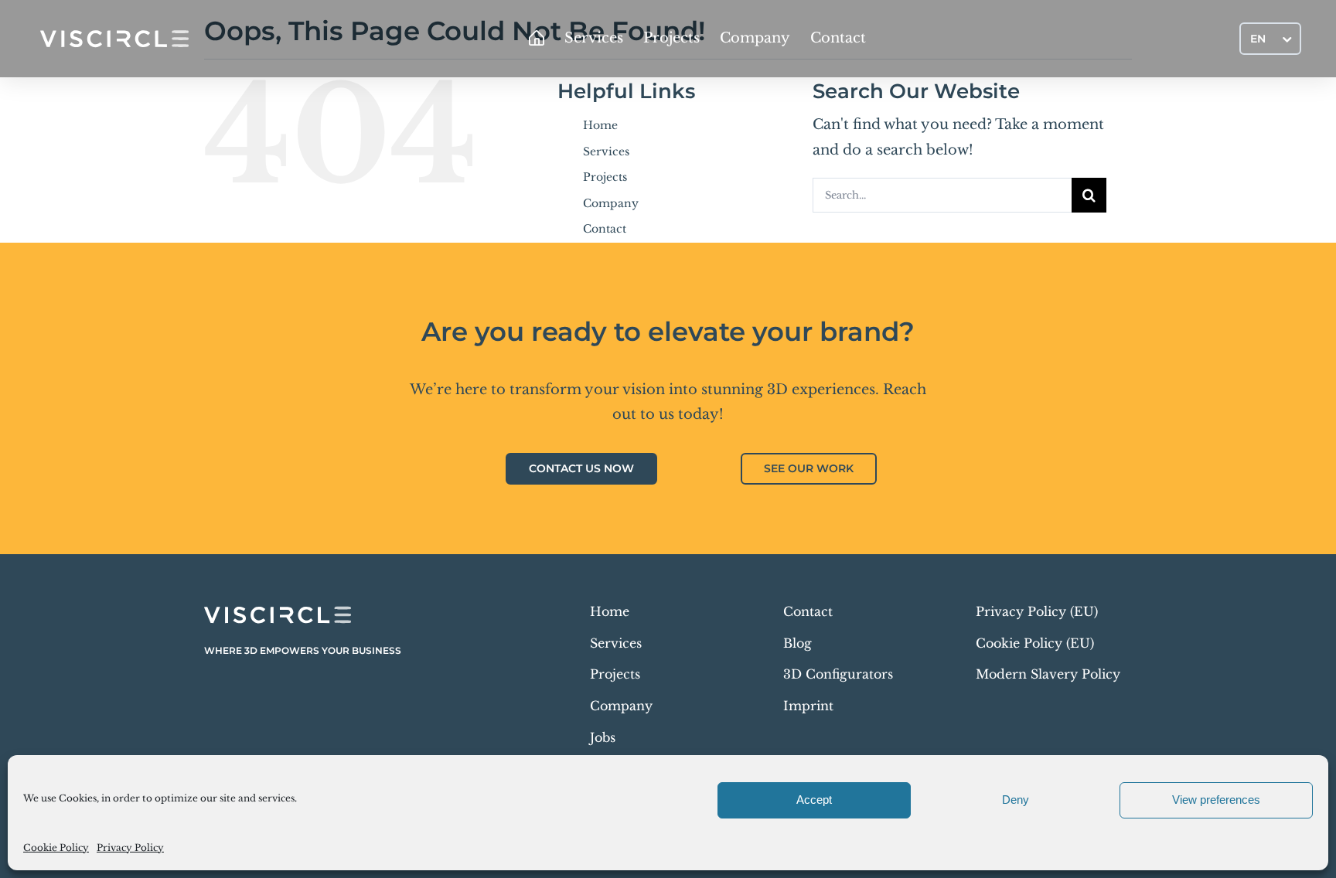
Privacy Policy (130, 847)
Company (611, 203)
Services (606, 151)
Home (600, 125)
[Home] (536, 38)
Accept (814, 799)
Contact (604, 229)
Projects (605, 177)
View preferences (1216, 799)
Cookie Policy (56, 847)
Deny (1015, 799)
